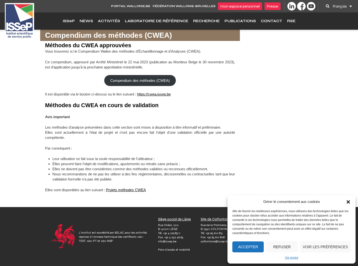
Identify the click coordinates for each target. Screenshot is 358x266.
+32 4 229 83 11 (171, 233)
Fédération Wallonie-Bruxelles (184, 6)
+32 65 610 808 (216, 237)
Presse (272, 6)
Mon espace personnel (240, 6)
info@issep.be (167, 241)
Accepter (248, 247)
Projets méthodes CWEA (126, 190)
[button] (348, 201)
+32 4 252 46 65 (173, 237)
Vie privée (291, 257)
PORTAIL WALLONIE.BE (130, 6)
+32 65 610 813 (214, 233)
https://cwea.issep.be (154, 94)
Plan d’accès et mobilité (174, 249)
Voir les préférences (325, 247)
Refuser (282, 247)
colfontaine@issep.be (215, 241)
